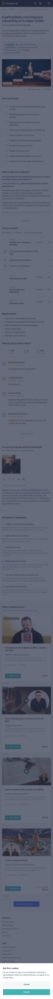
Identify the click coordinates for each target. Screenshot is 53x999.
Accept (27, 992)
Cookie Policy (8, 978)
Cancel (26, 984)
